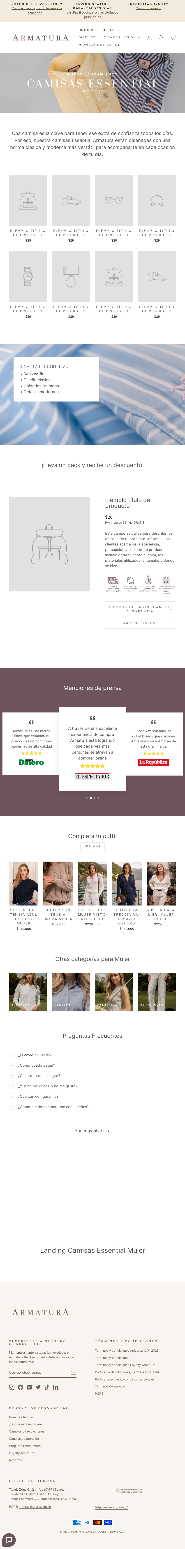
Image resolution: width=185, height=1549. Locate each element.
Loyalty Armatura (21, 1453)
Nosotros (15, 1460)
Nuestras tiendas (21, 1417)
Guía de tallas (140, 623)
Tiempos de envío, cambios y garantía (140, 609)
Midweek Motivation (100, 45)
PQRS (99, 1393)
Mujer (109, 30)
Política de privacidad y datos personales (125, 1379)
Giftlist (88, 37)
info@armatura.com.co (35, 1506)
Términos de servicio (110, 1386)
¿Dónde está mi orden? (25, 1424)
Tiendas (112, 37)
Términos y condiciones (112, 1358)
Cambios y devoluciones (26, 1431)
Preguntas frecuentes (25, 1446)
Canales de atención (24, 1438)
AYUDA (130, 37)
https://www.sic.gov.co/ (111, 1507)
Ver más (92, 846)
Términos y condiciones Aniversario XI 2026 (127, 1350)
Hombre (87, 30)
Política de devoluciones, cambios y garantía (127, 1372)
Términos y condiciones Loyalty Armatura (125, 1365)
